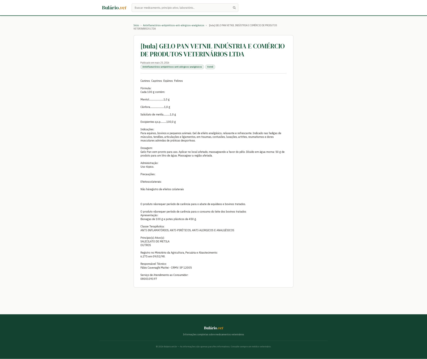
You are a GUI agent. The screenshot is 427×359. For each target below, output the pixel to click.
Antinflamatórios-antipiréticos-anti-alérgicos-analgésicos (173, 25)
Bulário (114, 7)
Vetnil (210, 67)
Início (136, 25)
